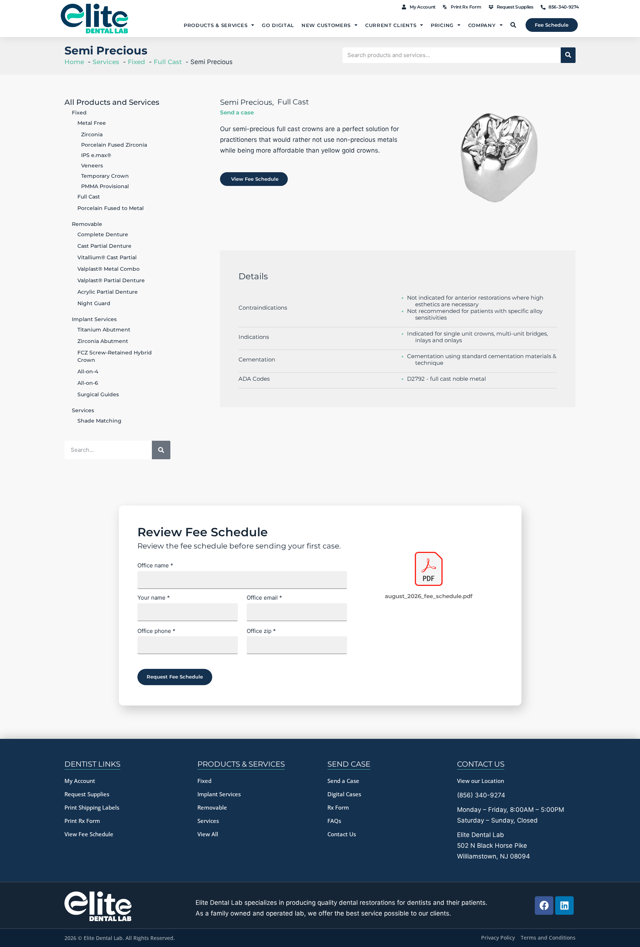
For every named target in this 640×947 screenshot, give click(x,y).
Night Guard (93, 303)
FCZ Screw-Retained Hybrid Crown (114, 356)
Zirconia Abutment (102, 341)
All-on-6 (87, 383)
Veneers (92, 165)
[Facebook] (544, 905)
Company (482, 25)
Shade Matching (99, 420)
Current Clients (391, 25)
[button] (513, 25)
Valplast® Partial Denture (111, 280)
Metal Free (91, 123)
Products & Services (215, 25)
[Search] (568, 55)
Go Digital (278, 25)
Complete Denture (102, 234)
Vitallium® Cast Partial (107, 257)
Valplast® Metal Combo (108, 269)
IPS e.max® (96, 155)
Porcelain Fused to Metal (110, 208)
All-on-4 (87, 371)
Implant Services (94, 319)
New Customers (326, 25)
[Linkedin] (564, 905)
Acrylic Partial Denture (107, 292)
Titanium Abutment (103, 329)
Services (83, 410)
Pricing (442, 25)
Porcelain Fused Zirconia (114, 144)
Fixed (79, 112)
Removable (87, 224)
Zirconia (92, 134)
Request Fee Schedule (175, 677)
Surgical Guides (98, 394)
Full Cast (88, 196)
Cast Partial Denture (104, 246)
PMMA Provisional (105, 186)
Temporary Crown (105, 176)
